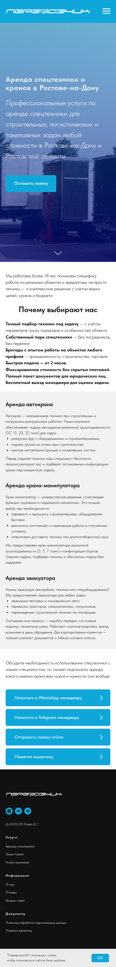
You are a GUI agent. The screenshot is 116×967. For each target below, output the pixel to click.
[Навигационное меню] (106, 11)
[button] (31, 538)
